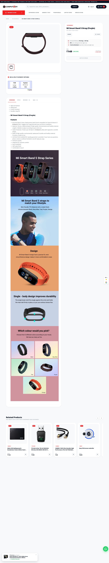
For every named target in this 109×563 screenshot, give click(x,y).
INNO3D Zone (79, 12)
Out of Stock (84, 58)
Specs (19, 100)
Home (7, 18)
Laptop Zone (68, 12)
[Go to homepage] (10, 7)
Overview (12, 100)
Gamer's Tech (46, 12)
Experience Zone (34, 12)
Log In (92, 6)
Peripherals (57, 12)
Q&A (35, 100)
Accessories (15, 18)
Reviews (26, 100)
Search (75, 6)
